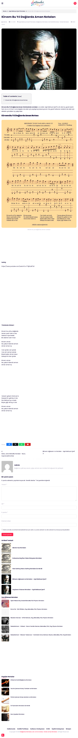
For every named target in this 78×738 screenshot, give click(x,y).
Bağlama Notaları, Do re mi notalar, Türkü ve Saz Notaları (38, 732)
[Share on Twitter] (15, 444)
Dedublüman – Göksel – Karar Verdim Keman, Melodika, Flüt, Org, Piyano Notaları (37, 626)
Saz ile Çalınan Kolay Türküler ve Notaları (24, 688)
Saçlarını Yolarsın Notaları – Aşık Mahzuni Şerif (28, 589)
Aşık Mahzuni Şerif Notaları (27, 22)
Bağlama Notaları (42, 22)
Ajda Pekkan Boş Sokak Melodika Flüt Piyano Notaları (27, 600)
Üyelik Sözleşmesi (58, 729)
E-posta (5, 512)
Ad (3, 504)
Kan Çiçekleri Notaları (17, 714)
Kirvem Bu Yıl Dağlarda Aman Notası (16, 100)
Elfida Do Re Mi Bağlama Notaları (21, 680)
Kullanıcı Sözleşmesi (37, 729)
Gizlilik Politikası (22, 729)
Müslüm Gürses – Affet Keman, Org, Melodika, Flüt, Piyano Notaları (32, 618)
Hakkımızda (11, 729)
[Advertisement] (39, 247)
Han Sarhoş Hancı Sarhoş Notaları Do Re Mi (27, 569)
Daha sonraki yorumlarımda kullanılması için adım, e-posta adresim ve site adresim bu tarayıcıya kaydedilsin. (36, 530)
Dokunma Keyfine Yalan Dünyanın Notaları (27, 558)
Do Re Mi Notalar (54, 22)
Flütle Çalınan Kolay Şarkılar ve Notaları (23, 697)
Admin (5, 22)
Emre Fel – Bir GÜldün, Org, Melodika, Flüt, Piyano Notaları (29, 609)
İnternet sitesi (6, 521)
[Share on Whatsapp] (21, 444)
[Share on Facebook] (9, 444)
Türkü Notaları (64, 22)
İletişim (68, 729)
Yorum (4, 484)
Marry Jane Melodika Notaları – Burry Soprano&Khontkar (13, 455)
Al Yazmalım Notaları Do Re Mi (20, 705)
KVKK (48, 729)
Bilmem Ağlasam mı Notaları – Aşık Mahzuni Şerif (59, 451)
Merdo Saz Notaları (19, 548)
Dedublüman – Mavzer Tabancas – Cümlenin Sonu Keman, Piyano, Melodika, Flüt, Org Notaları (41, 635)
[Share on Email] (28, 444)
